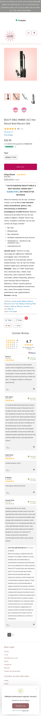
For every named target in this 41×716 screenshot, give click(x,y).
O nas (6, 655)
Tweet (9, 320)
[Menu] (28, 33)
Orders (6, 680)
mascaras (26, 306)
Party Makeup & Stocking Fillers (25, 304)
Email (18, 325)
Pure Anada (8, 135)
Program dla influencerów (12, 671)
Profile (6, 684)
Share (20, 320)
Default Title (10, 157)
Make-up (13, 306)
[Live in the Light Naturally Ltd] (10, 37)
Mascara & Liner (9, 304)
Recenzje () (8, 132)
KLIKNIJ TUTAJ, (13, 191)
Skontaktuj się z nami (11, 658)
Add (9, 325)
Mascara (30, 301)
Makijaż (24, 301)
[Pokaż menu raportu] (34, 389)
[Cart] (34, 33)
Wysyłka (7, 668)
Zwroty (6, 661)
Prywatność (8, 664)
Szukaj (6, 651)
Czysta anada (16, 301)
